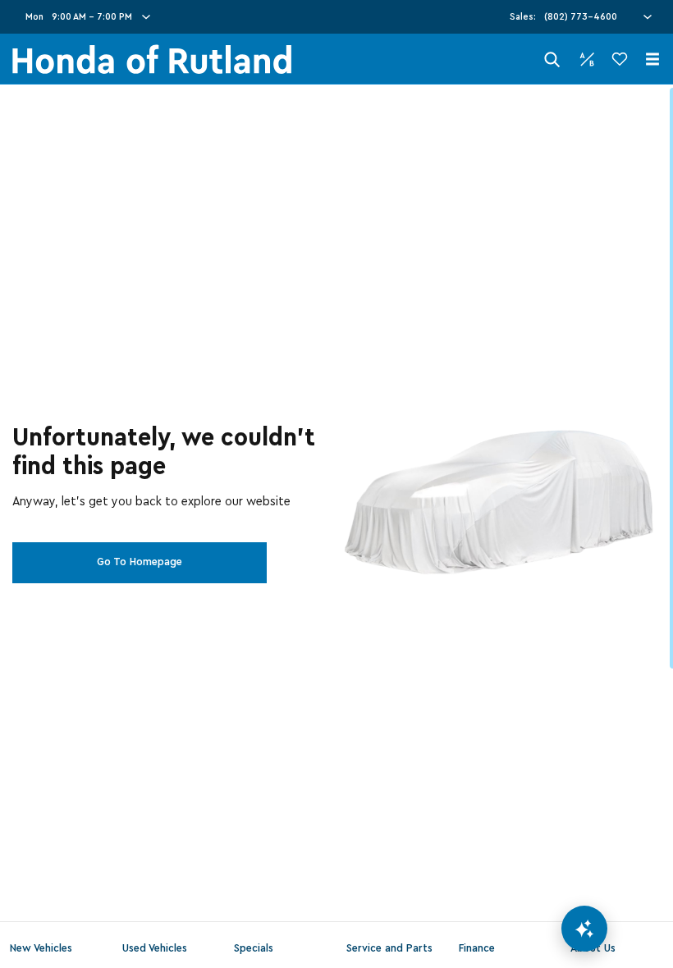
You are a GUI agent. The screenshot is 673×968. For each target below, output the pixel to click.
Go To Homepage (139, 562)
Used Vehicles (154, 948)
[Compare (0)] (587, 59)
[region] (336, 526)
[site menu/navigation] (652, 59)
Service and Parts (389, 948)
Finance (477, 948)
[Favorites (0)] (619, 59)
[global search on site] (552, 59)
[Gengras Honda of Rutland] (151, 59)
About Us (593, 948)
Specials (253, 948)
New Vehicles (41, 948)
